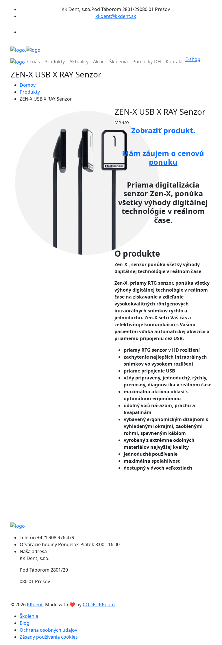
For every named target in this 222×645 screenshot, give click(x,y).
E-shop (192, 59)
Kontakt (174, 61)
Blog (24, 623)
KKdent (35, 604)
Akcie (99, 61)
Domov (28, 85)
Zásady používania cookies (49, 637)
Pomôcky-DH (146, 61)
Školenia (118, 61)
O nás (33, 61)
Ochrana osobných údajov (48, 630)
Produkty (55, 61)
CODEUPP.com (99, 604)
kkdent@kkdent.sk (115, 16)
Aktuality (78, 61)
